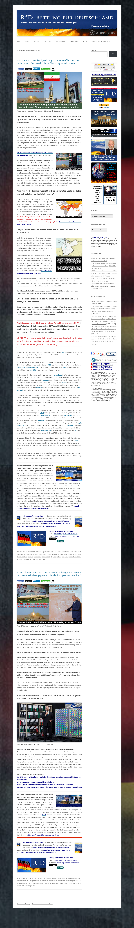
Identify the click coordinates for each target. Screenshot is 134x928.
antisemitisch (56, 554)
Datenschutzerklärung (23, 904)
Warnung (42, 559)
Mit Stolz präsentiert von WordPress (42, 904)
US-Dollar (72, 883)
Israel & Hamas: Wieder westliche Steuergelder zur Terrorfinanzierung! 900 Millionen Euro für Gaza (103, 265)
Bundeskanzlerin (22, 557)
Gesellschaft (65, 552)
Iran (63, 557)
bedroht (78, 554)
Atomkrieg (64, 554)
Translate (110, 70)
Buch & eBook (60, 41)
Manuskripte (74, 41)
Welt (23, 554)
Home (19, 41)
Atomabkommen (42, 881)
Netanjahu (40, 883)
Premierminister (54, 883)
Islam (71, 552)
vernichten (35, 559)
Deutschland (52, 552)
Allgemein (45, 552)
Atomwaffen (71, 554)
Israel (75, 552)
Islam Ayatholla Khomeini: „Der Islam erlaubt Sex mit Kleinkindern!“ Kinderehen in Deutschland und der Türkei (104, 338)
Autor (85, 41)
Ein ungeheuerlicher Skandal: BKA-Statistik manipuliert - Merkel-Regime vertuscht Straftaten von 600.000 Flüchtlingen (104, 308)
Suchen (93, 50)
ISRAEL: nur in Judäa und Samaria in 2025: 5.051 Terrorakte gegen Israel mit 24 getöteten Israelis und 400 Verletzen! (104, 273)
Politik (80, 552)
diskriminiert (46, 557)
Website (36, 41)
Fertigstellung (57, 557)
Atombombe (62, 881)
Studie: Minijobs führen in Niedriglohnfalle (104, 301)
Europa (59, 552)
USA (22, 886)
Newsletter (47, 41)
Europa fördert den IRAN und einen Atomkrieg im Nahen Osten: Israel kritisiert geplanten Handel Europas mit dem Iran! (49, 574)
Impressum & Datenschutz (101, 41)
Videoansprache (30, 886)
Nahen (35, 883)
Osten (46, 883)
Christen (30, 557)
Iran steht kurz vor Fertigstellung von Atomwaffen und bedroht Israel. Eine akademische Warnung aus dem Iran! (48, 62)
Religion (19, 554)
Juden (71, 557)
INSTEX (22, 883)
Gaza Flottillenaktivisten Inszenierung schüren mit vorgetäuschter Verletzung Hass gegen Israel (103, 286)
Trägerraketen (26, 559)
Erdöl (75, 881)
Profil (27, 41)
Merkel (75, 557)
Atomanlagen (53, 881)
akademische (47, 554)
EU (51, 557)
